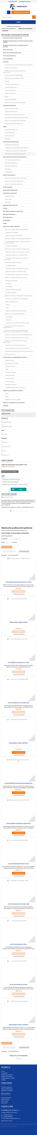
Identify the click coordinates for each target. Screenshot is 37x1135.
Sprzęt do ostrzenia (10, 292)
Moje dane (4, 1103)
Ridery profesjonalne (11, 99)
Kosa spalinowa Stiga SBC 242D (18, 904)
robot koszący (23, 484)
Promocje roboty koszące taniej (12, 38)
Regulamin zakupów (7, 1076)
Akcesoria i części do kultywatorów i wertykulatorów (14, 326)
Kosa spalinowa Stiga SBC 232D (18, 702)
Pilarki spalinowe (9, 136)
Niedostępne (6, 422)
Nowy (4, 434)
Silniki (5, 223)
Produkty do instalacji (11, 246)
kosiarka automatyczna (9, 484)
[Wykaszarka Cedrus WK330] (18, 609)
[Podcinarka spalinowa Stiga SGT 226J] (18, 569)
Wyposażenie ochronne (11, 363)
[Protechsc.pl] (18, 6)
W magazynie (6, 426)
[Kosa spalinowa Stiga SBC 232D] (18, 690)
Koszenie (5, 62)
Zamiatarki (8, 202)
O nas (3, 1071)
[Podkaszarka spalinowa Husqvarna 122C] (18, 770)
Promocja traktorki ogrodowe (12, 53)
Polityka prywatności (7, 1075)
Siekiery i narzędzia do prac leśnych (14, 402)
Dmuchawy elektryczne (11, 163)
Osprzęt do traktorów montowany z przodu (17, 252)
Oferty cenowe (7, 460)
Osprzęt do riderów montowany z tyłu (15, 271)
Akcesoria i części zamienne (11, 226)
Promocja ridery (8, 50)
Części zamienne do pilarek (13, 289)
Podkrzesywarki (7, 187)
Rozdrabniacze (7, 217)
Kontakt (3, 1080)
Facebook (19, 1059)
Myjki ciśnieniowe (9, 196)
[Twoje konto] (8, 12)
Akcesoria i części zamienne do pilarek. (16, 277)
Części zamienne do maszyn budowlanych (17, 348)
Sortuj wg (4, 539)
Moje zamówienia (6, 1098)
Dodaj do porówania (19, 594)
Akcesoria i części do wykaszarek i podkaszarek (18, 296)
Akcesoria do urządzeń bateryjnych (15, 314)
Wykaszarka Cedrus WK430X (18, 743)
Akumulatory (9, 317)
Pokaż (3, 542)
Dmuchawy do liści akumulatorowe (14, 114)
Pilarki (5, 126)
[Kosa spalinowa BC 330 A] (18, 931)
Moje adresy (4, 1101)
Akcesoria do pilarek (11, 280)
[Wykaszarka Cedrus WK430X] (18, 730)
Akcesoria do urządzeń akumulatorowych (17, 323)
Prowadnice (8, 286)
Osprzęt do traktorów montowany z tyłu (16, 255)
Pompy (5, 208)
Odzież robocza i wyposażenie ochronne (15, 357)
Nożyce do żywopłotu (9, 175)
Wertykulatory (9, 172)
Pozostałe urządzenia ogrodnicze (13, 211)
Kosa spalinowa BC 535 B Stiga (18, 863)
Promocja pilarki (8, 59)
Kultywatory (8, 169)
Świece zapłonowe (10, 354)
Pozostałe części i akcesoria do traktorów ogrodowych (16, 258)
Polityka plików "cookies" (8, 1078)
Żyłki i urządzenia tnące (11, 302)
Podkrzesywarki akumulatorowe (14, 123)
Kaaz (3, 451)
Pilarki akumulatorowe (11, 111)
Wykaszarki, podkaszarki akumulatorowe (17, 148)
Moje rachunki (5, 1099)
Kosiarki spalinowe (10, 90)
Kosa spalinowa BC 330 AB (18, 984)
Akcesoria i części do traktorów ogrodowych (17, 249)
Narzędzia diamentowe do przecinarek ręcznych (19, 351)
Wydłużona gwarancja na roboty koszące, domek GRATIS (18, 41)
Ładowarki (8, 320)
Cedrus (4, 442)
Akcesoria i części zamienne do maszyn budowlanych (15, 341)
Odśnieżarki (6, 220)
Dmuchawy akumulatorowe (12, 160)
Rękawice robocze (10, 384)
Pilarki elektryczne (10, 133)
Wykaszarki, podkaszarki (12, 145)
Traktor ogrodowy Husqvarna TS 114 (14, 465)
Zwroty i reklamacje (6, 1089)
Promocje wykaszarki (9, 56)
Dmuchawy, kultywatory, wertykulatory (15, 157)
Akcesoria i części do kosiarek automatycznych (18, 238)
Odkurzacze (8, 199)
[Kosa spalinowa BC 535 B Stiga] (18, 851)
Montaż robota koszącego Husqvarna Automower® (14, 71)
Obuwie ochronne (10, 372)
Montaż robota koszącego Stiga (14, 75)
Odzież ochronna (10, 366)
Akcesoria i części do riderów (13, 262)
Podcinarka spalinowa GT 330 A (18, 662)
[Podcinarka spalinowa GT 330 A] (18, 649)
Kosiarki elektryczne (11, 87)
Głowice (7, 305)
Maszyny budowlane (9, 214)
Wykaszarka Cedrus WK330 (18, 622)
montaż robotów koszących (10, 482)
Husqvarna (5, 446)
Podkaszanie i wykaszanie (11, 142)
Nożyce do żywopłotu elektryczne (14, 181)
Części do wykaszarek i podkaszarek (15, 311)
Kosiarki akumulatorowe (12, 84)
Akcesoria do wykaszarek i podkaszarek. (16, 299)
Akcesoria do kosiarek (11, 232)
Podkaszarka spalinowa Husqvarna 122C (19, 783)
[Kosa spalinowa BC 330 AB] (18, 971)
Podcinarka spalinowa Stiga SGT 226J (18, 582)
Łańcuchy (8, 283)
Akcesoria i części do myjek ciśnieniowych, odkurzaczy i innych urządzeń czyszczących (16, 331)
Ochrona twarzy (9, 381)
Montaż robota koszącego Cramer (14, 78)
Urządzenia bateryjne (9, 105)
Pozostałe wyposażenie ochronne (15, 387)
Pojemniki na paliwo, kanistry (13, 399)
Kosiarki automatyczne (11, 68)
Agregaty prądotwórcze (10, 205)
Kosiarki (7, 81)
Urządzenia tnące (10, 265)
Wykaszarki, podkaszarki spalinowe (15, 154)
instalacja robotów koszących (11, 479)
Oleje (6, 393)
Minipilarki (7, 139)
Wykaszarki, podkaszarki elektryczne (15, 151)
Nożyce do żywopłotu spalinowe (14, 184)
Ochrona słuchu (9, 378)
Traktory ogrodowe (10, 93)
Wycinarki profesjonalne (10, 190)
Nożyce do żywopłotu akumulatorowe (15, 120)
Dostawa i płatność (6, 1087)
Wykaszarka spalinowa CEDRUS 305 (18, 823)
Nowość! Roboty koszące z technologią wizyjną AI (19, 65)
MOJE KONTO (5, 1094)
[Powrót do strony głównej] (3, 26)
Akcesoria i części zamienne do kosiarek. (16, 229)
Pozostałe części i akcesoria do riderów (16, 274)
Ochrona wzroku (10, 375)
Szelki (7, 308)
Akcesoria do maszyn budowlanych (15, 345)
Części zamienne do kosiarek (13, 235)
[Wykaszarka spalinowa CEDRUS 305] (18, 810)
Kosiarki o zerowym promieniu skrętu (15, 102)
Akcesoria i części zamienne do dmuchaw (16, 338)
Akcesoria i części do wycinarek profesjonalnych (18, 335)
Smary (6, 396)
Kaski (6, 369)
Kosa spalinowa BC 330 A (18, 944)
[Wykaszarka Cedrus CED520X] (18, 1012)
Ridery (6, 96)
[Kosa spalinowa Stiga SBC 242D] (18, 891)
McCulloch (5, 455)
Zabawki (5, 405)
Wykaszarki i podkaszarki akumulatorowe (16, 117)
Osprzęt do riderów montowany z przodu (16, 268)
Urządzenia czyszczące (10, 193)
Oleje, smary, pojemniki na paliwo (13, 390)
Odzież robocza (9, 360)
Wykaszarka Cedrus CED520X (18, 1024)
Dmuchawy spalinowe (11, 166)
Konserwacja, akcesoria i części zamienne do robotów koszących (17, 242)
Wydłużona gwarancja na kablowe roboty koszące (15, 46)
